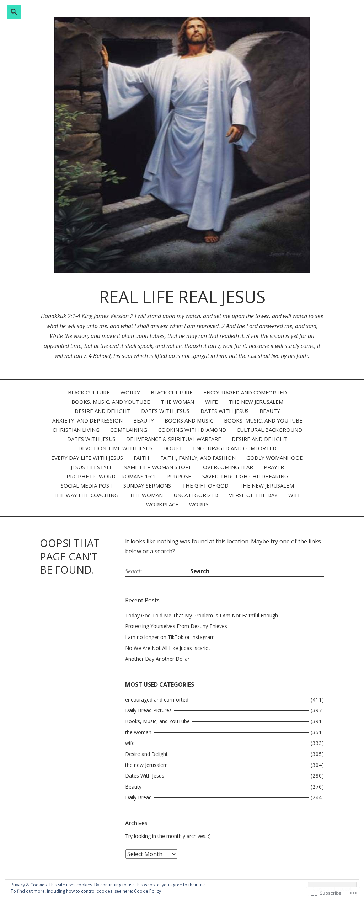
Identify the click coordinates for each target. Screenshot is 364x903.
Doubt (172, 448)
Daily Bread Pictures (148, 710)
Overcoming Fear (228, 467)
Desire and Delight (102, 410)
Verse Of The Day (253, 495)
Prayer (274, 467)
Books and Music (189, 420)
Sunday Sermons (147, 485)
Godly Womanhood (275, 457)
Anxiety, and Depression (87, 420)
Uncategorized (195, 495)
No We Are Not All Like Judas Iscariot (167, 648)
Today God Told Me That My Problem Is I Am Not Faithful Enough (201, 615)
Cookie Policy (147, 891)
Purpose (178, 476)
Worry (130, 392)
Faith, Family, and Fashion (198, 457)
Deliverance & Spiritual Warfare (173, 438)
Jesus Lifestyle (92, 467)
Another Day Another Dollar (157, 658)
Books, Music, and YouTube (110, 401)
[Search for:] (157, 571)
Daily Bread (138, 797)
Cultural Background (269, 429)
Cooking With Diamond (192, 429)
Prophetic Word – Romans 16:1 (111, 476)
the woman (177, 401)
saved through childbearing (245, 476)
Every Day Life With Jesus (87, 457)
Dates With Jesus (165, 410)
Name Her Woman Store (157, 467)
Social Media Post (87, 485)
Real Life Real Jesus (182, 296)
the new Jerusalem (256, 401)
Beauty (269, 410)
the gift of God (205, 485)
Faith (141, 457)
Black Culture (89, 392)
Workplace (162, 504)
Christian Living (76, 429)
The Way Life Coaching (85, 495)
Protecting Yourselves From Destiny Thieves (176, 626)
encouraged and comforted (245, 392)
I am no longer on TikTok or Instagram (170, 637)
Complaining (128, 429)
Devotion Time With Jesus (115, 448)
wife (211, 401)
